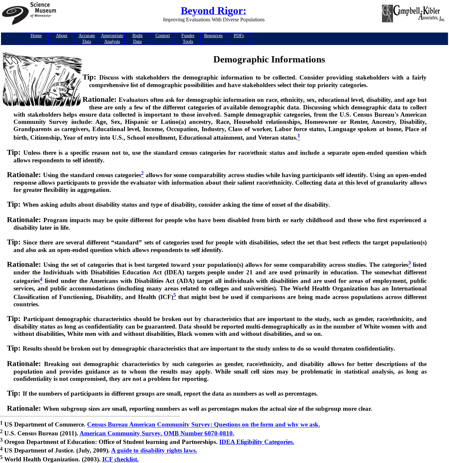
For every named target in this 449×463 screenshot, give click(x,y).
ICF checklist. (120, 459)
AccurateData (87, 38)
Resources (213, 35)
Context (162, 35)
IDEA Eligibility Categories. (256, 441)
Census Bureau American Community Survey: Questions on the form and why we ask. (203, 424)
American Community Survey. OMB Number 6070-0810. (157, 433)
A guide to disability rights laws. (154, 450)
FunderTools (188, 38)
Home (36, 35)
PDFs (239, 35)
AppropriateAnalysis (112, 38)
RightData (137, 38)
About (61, 35)
